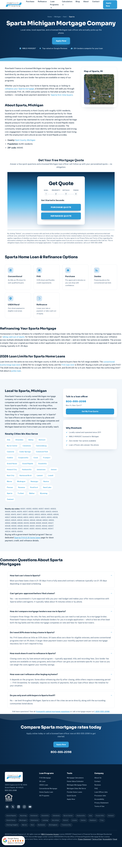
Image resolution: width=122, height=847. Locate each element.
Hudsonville (26, 469)
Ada (8, 440)
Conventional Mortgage (48, 788)
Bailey (30, 440)
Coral (35, 458)
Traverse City (66, 825)
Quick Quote (71, 796)
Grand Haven (12, 463)
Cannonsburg (41, 446)
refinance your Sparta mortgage (19, 89)
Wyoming (43, 493)
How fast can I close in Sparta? (25, 575)
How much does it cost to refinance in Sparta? (33, 653)
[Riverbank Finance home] (14, 4)
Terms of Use (99, 806)
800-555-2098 (76, 401)
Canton (83, 820)
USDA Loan (43, 785)
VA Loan (42, 781)
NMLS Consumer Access (50, 834)
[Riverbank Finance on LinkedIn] (18, 807)
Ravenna (21, 487)
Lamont (40, 475)
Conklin (10, 458)
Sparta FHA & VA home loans (27, 538)
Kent (65, 17)
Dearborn (93, 820)
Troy (102, 820)
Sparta (9, 493)
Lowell (50, 475)
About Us (97, 778)
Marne (9, 481)
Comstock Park (42, 452)
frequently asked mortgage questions (53, 711)
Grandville (42, 463)
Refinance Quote (61, 216)
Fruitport (46, 458)
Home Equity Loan (46, 792)
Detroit (65, 820)
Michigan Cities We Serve (76, 788)
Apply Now (108, 4)
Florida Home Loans (74, 792)
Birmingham (53, 825)
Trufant (21, 493)
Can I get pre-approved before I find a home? (32, 593)
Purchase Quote (61, 207)
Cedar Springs (25, 452)
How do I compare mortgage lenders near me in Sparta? (38, 611)
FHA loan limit (67, 365)
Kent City (10, 475)
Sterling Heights (12, 825)
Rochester (41, 825)
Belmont (42, 440)
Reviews (97, 785)
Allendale (19, 440)
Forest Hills (100, 815)
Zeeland (10, 499)
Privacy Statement (101, 803)
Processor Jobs (100, 796)
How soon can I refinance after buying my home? (34, 674)
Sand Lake (47, 487)
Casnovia (10, 452)
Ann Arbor (55, 820)
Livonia (74, 820)
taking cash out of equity (13, 337)
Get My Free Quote (90, 411)
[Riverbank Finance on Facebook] (7, 807)
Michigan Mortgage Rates (77, 785)
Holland (111, 815)
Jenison (54, 469)
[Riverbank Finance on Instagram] (24, 807)
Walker (32, 493)
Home (50, 17)
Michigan (57, 17)
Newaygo (34, 481)
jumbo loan (16, 371)
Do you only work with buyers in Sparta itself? (32, 695)
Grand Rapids (27, 463)
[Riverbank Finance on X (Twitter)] (13, 807)
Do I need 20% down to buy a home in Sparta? (32, 632)
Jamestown (41, 469)
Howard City (12, 469)
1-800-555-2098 (101, 711)
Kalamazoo (34, 820)
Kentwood (33, 815)
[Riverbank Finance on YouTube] (30, 807)
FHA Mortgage (45, 778)
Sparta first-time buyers (62, 95)
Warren (24, 825)
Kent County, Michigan (25, 140)
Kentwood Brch (26, 475)
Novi (32, 825)
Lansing (45, 820)
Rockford (34, 487)
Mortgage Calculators (75, 778)
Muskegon (21, 481)
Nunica (46, 481)
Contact (97, 781)
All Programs (44, 796)
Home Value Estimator (75, 781)
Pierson (10, 487)
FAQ (96, 788)
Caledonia (27, 446)
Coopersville (23, 458)
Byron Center (12, 446)
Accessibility (99, 799)
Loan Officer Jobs (101, 792)
